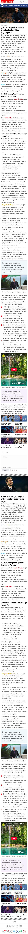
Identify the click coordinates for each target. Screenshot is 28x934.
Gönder (5, 470)
